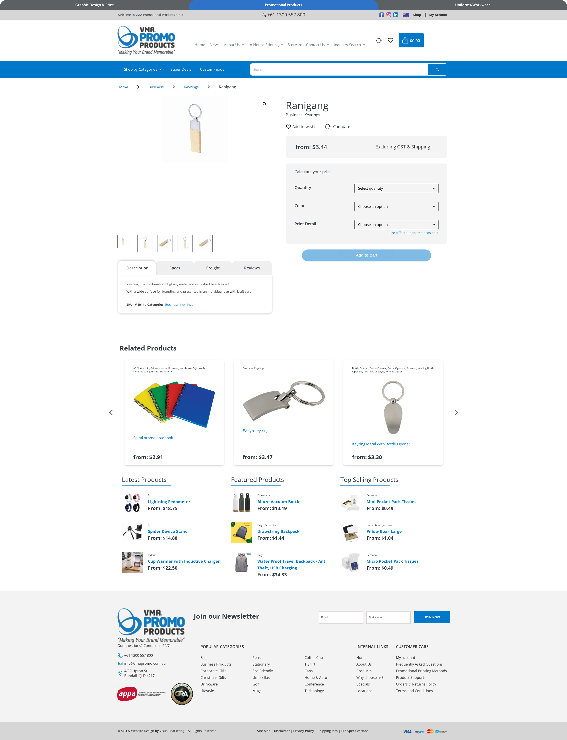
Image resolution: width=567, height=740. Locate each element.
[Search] (437, 69)
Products (364, 670)
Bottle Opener (360, 368)
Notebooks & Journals (192, 368)
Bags (204, 657)
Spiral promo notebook (153, 437)
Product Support (410, 677)
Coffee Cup (314, 657)
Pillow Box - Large (384, 531)
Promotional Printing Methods (421, 670)
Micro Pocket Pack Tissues (393, 561)
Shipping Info (328, 731)
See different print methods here (414, 233)
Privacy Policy (303, 731)
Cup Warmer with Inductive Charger (184, 561)
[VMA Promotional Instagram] (388, 14)
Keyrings (191, 87)
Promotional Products (283, 4)
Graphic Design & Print (94, 4)
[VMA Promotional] (406, 15)
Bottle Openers (396, 368)
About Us (232, 44)
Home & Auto (316, 677)
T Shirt (310, 664)
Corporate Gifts (213, 670)
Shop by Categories (140, 69)
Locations (364, 690)
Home (199, 44)
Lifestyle (379, 371)
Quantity (303, 187)
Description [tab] (137, 268)
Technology (314, 690)
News (214, 44)
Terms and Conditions (414, 690)
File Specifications (354, 731)
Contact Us (315, 44)
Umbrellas (261, 677)
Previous (110, 412)
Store (292, 44)
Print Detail (305, 223)
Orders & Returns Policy (416, 684)
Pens (256, 657)
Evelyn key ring (255, 430)
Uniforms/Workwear (472, 4)
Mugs (257, 690)
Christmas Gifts (213, 677)
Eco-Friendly (262, 670)
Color (300, 205)
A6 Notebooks (141, 368)
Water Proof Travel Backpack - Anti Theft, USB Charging (292, 565)
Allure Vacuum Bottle (279, 501)
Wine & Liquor (394, 371)
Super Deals (181, 69)
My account (405, 657)
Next (456, 412)
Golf (255, 684)
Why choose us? (369, 677)
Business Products (215, 664)
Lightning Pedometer (169, 501)
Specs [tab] (174, 268)
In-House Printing (264, 44)
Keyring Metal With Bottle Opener (381, 443)
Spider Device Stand (168, 531)
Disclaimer (282, 731)
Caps (309, 670)
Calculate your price (313, 171)
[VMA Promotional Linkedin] (395, 14)
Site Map (263, 731)
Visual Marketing (172, 731)
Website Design (142, 731)
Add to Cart (366, 255)
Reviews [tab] (252, 268)
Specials (363, 684)
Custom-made (212, 69)
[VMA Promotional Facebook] (381, 14)
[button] (265, 104)
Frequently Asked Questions (419, 664)
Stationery (166, 371)
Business (156, 87)
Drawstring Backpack (278, 531)
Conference (314, 684)
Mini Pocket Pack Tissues (391, 501)
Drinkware (209, 684)
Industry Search (347, 44)
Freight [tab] (213, 268)
